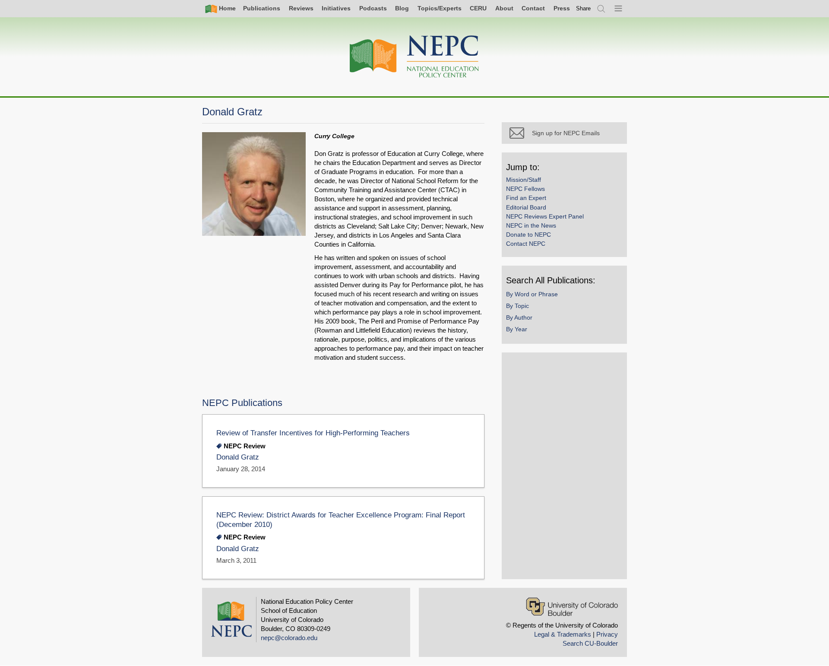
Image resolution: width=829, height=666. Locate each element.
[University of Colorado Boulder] (572, 606)
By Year (516, 329)
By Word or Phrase (532, 294)
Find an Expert (526, 197)
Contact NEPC (525, 243)
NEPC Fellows (525, 188)
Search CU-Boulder (590, 643)
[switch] (583, 8)
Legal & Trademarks (562, 634)
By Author (519, 317)
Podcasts (373, 8)
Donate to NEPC (528, 234)
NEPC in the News (531, 225)
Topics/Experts (440, 8)
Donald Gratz (237, 457)
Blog (402, 8)
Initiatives (336, 8)
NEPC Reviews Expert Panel (545, 216)
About (504, 8)
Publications (261, 8)
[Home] (414, 56)
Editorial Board (526, 207)
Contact (533, 8)
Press (562, 8)
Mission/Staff (523, 179)
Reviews (301, 8)
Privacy (607, 634)
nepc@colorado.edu (289, 637)
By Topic (517, 305)
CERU (478, 8)
